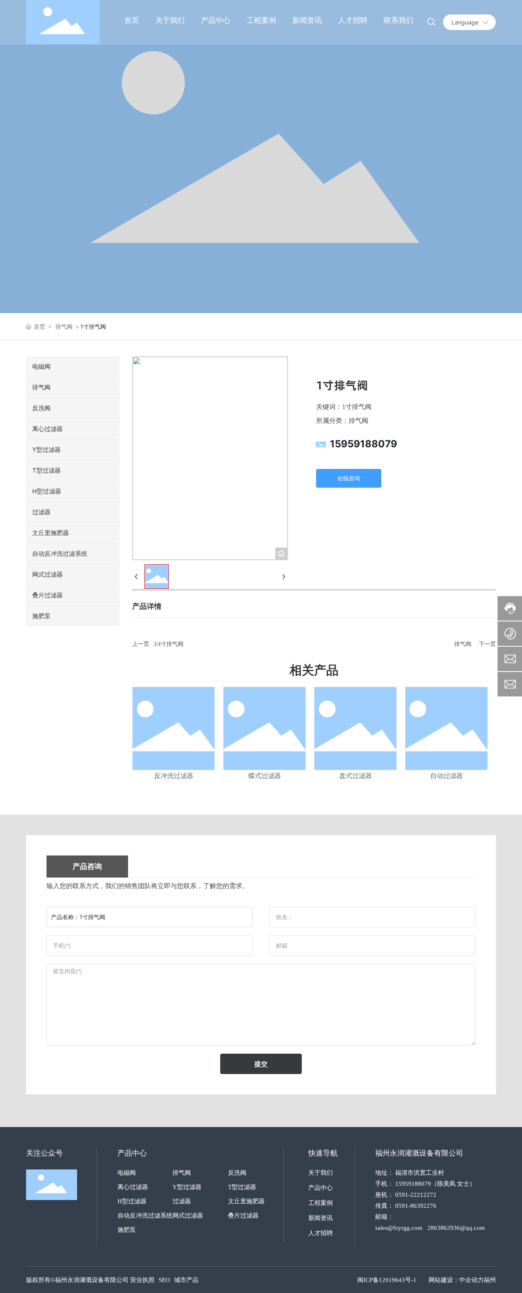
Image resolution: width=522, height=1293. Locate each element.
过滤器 (182, 1201)
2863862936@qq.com (456, 1227)
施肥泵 (126, 1230)
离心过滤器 (132, 1187)
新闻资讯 (320, 1218)
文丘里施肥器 (246, 1201)
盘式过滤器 (355, 775)
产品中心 (320, 1188)
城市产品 (186, 1280)
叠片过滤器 (243, 1215)
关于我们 (320, 1172)
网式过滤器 (188, 1215)
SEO (164, 1280)
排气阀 (64, 326)
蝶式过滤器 (264, 775)
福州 (490, 1280)
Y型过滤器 (187, 1187)
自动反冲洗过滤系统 (145, 1215)
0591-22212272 (415, 1194)
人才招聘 (320, 1233)
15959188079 (363, 444)
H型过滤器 (131, 1201)
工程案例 (320, 1203)
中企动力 (471, 1280)
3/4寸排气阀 (168, 644)
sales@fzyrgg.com (398, 1227)
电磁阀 (126, 1172)
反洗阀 (237, 1172)
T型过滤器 (242, 1187)
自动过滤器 (446, 775)
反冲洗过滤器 (173, 775)
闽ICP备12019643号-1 (386, 1280)
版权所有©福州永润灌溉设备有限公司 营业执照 (90, 1280)
